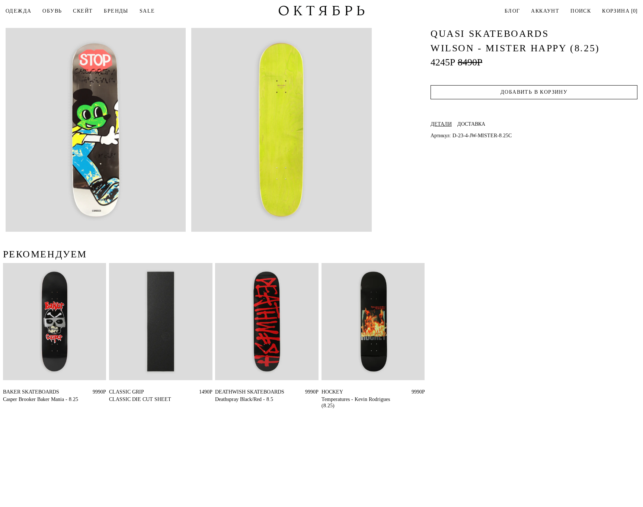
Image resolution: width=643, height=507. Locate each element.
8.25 (7, 392)
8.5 (218, 392)
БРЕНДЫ (116, 11)
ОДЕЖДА (18, 11)
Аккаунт (545, 11)
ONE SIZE (121, 392)
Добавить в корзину (533, 92)
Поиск (580, 11)
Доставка (471, 124)
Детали (441, 124)
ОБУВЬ (52, 11)
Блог (512, 11)
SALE (147, 11)
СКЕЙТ (83, 11)
